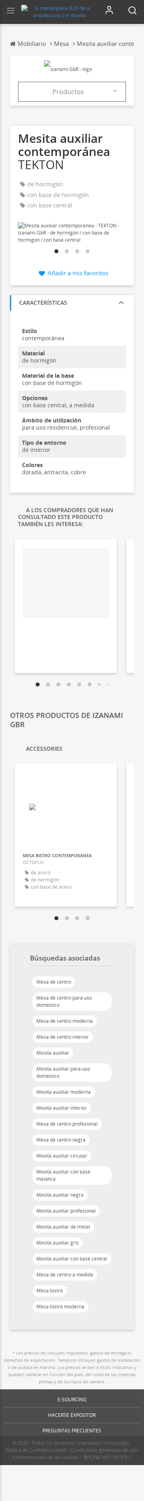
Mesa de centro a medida (64, 1274)
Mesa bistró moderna (60, 1306)
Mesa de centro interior (62, 1037)
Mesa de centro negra (61, 1139)
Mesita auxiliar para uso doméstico (63, 1072)
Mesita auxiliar (52, 1052)
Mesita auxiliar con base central (71, 1258)
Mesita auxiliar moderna (63, 1092)
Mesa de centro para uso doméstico (64, 1001)
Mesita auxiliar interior (61, 1108)
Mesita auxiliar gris (57, 1242)
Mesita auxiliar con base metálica (63, 1175)
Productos (68, 91)
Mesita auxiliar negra (60, 1194)
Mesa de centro (53, 981)
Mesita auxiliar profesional (66, 1210)
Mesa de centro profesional (67, 1123)
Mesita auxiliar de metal (63, 1226)
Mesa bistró (49, 1290)
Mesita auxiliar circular (61, 1155)
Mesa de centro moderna (64, 1021)
